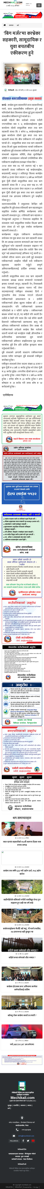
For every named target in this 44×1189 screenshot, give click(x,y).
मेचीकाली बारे (18, 1187)
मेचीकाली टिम (9, 1187)
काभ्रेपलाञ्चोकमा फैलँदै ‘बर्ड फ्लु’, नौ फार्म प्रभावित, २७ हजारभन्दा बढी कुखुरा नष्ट (22, 930)
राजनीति (16, 1105)
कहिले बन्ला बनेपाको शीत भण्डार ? (22, 957)
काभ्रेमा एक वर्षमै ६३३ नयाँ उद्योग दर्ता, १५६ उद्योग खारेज (22, 872)
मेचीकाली (11, 90)
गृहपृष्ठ (9, 1105)
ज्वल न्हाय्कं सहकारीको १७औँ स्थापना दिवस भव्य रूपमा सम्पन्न (22, 843)
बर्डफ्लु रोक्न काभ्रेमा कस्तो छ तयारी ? (22, 1015)
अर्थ (18, 25)
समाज (29, 1105)
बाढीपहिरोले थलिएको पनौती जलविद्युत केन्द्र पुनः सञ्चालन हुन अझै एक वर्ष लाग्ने (22, 901)
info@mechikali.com (26, 1136)
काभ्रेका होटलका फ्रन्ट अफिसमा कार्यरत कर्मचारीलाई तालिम (22, 988)
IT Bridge (35, 1187)
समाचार (11, 25)
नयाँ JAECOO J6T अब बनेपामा (22, 1044)
